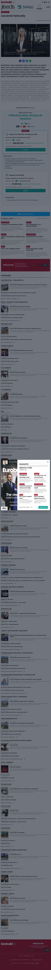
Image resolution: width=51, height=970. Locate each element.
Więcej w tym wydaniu (25, 507)
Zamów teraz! (43, 507)
